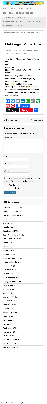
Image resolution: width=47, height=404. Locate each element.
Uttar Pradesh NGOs (11, 339)
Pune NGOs (15, 53)
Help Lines (7, 25)
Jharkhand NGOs (9, 266)
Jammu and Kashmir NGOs (13, 262)
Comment (8, 138)
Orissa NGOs (8, 308)
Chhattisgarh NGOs (10, 231)
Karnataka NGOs (9, 270)
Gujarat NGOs (8, 250)
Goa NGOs (7, 246)
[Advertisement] (23, 377)
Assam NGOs (8, 219)
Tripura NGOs (8, 336)
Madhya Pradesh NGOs (12, 281)
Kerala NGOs (8, 273)
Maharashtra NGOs (10, 285)
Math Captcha (9, 185)
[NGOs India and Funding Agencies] (23, 3)
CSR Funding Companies (13, 17)
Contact (20, 25)
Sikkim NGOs (8, 324)
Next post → (37, 120)
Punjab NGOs (8, 316)
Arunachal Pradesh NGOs (13, 215)
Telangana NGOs (9, 332)
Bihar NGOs (7, 223)
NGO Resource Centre (21, 9)
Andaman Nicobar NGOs (13, 208)
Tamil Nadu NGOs (10, 328)
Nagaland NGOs (9, 305)
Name (6, 156)
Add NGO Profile (35, 21)
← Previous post (11, 120)
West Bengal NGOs (10, 347)
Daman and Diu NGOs (12, 239)
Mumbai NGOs (9, 289)
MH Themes (26, 403)
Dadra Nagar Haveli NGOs (13, 235)
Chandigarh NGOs (10, 227)
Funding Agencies (24, 13)
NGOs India (7, 13)
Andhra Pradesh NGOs (12, 211)
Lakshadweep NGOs (11, 277)
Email (6, 164)
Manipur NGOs (9, 293)
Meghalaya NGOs (10, 297)
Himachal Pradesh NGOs (13, 258)
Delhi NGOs (7, 243)
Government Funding (12, 21)
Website (7, 171)
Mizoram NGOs (9, 301)
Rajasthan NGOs (9, 320)
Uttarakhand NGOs (10, 343)
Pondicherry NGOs (10, 312)
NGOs (4, 9)
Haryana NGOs (9, 254)
